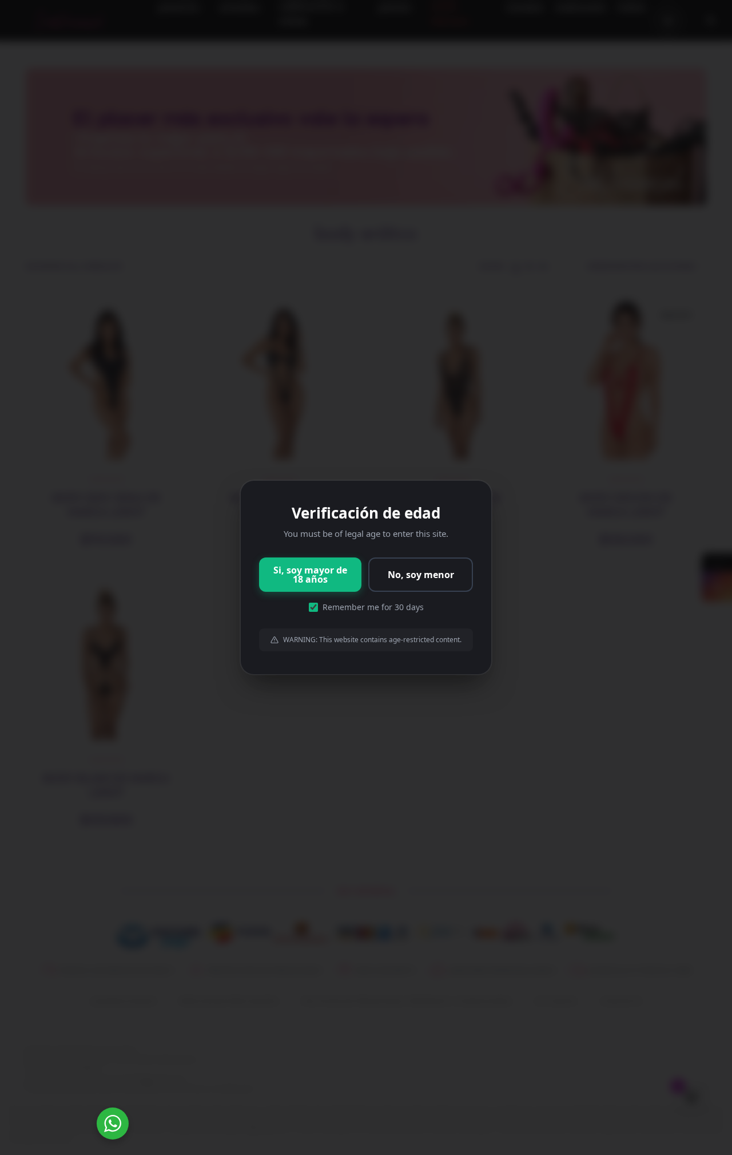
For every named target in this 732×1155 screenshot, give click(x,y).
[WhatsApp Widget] (113, 1123)
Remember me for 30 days (373, 607)
